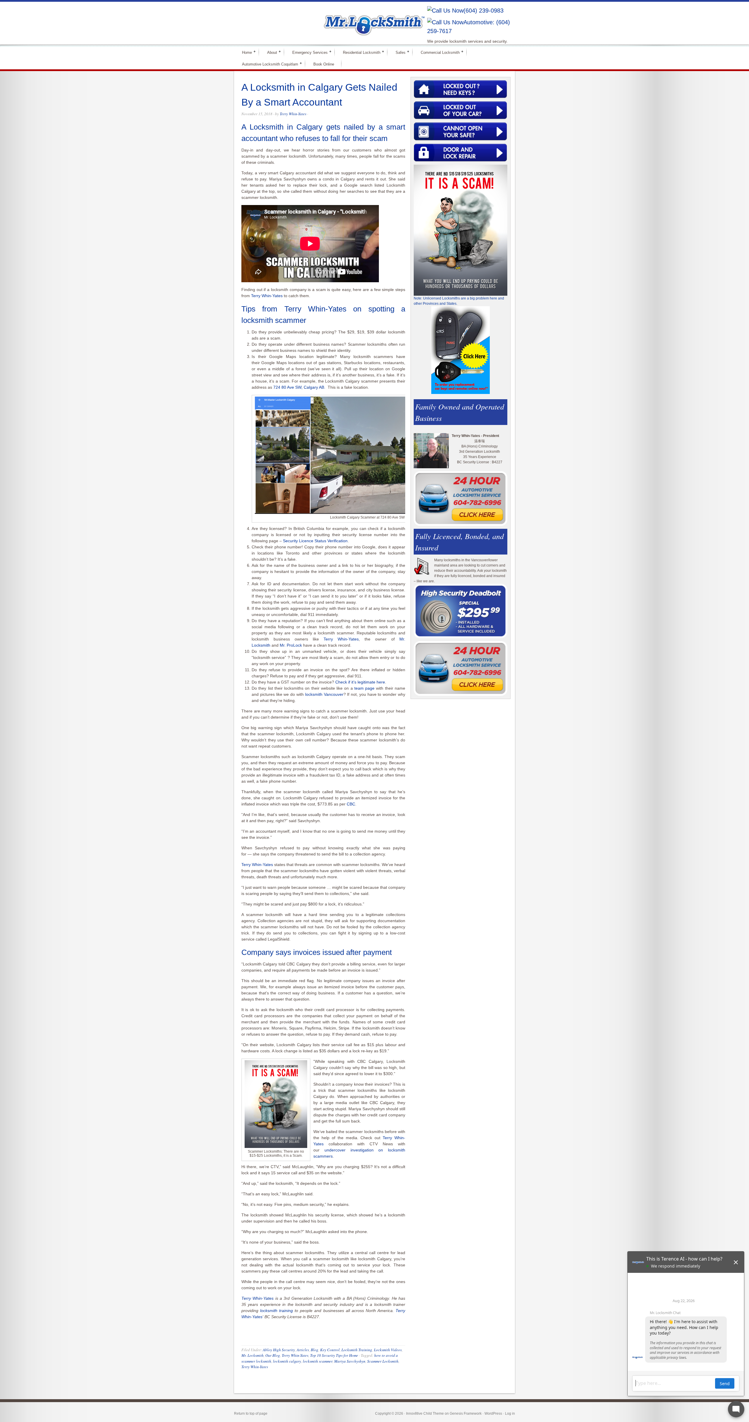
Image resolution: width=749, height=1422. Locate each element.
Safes (398, 52)
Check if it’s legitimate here (360, 682)
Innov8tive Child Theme (425, 1413)
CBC (351, 804)
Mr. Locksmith (252, 1355)
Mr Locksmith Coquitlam (317, 19)
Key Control (330, 1349)
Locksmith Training (356, 1349)
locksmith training (276, 1310)
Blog (314, 1349)
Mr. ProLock (291, 645)
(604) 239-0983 (483, 10)
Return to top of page (250, 1413)
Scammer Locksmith (382, 1361)
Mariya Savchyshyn (349, 1361)
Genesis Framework (466, 1413)
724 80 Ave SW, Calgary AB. (300, 387)
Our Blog (272, 1355)
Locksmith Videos (388, 1349)
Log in (510, 1413)
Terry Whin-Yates (293, 113)
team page (364, 688)
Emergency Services (307, 52)
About (269, 52)
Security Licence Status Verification (315, 540)
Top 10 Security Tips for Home (334, 1355)
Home (244, 52)
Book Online (323, 64)
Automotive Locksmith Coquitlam (267, 63)
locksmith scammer (317, 1361)
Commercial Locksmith (438, 52)
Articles (303, 1349)
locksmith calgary (287, 1361)
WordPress (493, 1413)
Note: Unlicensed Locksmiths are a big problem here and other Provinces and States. (459, 301)
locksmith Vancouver (324, 694)
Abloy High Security (279, 1349)
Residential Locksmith (359, 52)
